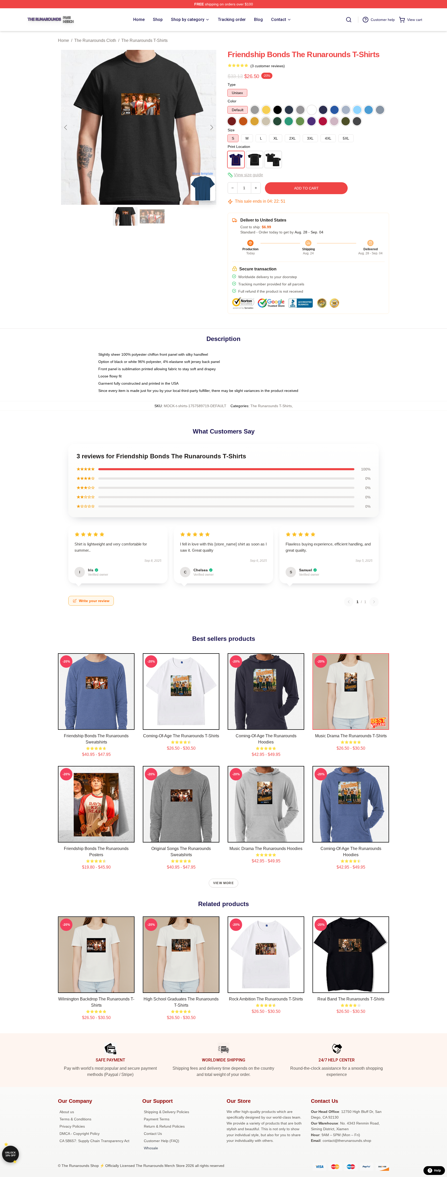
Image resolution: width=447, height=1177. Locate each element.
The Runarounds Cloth (95, 40)
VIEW (96, 725)
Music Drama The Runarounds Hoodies (265, 848)
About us (66, 1112)
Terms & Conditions (75, 1119)
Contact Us (153, 1134)
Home (63, 40)
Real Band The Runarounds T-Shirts (350, 999)
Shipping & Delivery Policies (166, 1112)
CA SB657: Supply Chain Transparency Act (94, 1141)
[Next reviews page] (374, 601)
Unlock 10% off (10, 1154)
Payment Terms (156, 1119)
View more (223, 883)
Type (232, 84)
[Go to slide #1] (125, 216)
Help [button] (437, 1170)
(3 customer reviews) (267, 66)
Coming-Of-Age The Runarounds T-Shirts (181, 736)
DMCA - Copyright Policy (79, 1134)
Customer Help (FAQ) (161, 1141)
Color (232, 101)
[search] (349, 19)
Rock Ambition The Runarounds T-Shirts (266, 999)
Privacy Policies (72, 1126)
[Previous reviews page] (348, 601)
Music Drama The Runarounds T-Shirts (351, 736)
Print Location (239, 147)
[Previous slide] (66, 127)
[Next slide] (211, 127)
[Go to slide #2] (152, 216)
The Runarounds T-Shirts (144, 40)
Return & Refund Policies (164, 1126)
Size (231, 130)
